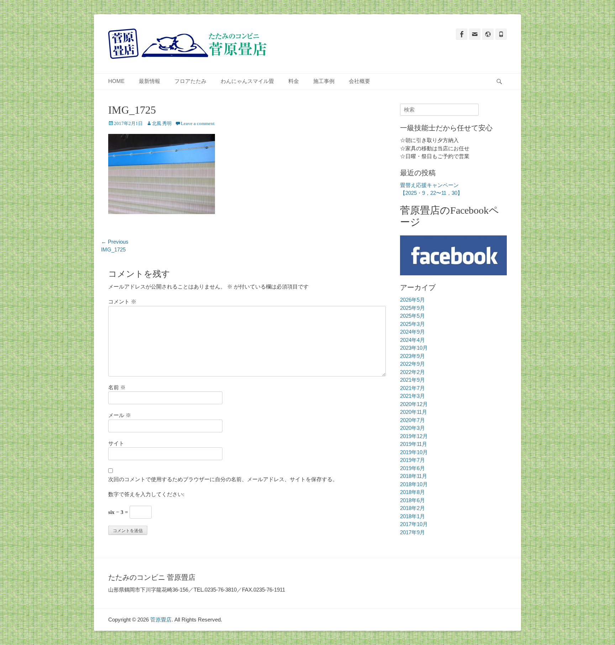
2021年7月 (412, 388)
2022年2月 (412, 372)
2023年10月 (414, 348)
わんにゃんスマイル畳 (247, 81)
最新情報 (149, 81)
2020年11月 (413, 412)
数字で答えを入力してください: (146, 494)
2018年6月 (412, 500)
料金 (293, 81)
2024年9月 (412, 332)
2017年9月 (412, 532)
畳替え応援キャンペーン (429, 185)
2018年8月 (412, 492)
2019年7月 (412, 460)
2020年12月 (414, 404)
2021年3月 (412, 396)
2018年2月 (412, 508)
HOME (116, 81)
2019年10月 (414, 452)
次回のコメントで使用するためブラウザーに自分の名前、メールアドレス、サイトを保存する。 (223, 479)
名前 (117, 387)
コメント (122, 302)
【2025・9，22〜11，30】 (431, 193)
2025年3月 (412, 324)
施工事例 (324, 81)
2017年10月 (414, 524)
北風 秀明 (162, 123)
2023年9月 (412, 356)
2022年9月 (412, 364)
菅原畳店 (161, 620)
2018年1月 (412, 516)
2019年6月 (412, 468)
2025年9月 (412, 308)
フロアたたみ (190, 81)
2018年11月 (413, 476)
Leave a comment (198, 123)
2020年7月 (412, 420)
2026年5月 (412, 300)
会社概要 (359, 81)
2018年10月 (414, 484)
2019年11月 (413, 444)
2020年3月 (412, 428)
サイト (116, 443)
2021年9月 (412, 380)
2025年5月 (412, 316)
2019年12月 (414, 436)
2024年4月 (412, 340)
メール (119, 415)
